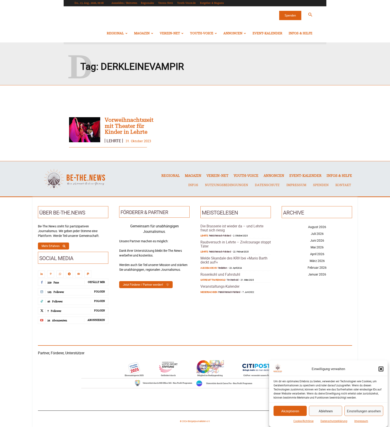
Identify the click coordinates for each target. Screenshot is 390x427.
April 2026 (317, 254)
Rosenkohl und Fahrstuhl (220, 274)
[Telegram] (69, 274)
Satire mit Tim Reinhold (213, 279)
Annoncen (232, 33)
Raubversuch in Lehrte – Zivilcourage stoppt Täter (235, 244)
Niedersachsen (208, 292)
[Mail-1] (78, 274)
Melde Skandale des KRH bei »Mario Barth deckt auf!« (233, 260)
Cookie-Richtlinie (303, 421)
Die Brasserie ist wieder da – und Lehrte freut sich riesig (231, 228)
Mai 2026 (317, 247)
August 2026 (317, 227)
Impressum (361, 421)
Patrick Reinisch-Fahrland (220, 235)
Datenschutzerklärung (333, 421)
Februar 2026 (317, 267)
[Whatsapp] (59, 274)
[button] (381, 369)
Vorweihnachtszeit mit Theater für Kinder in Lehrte (129, 126)
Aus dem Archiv (208, 267)
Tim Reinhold (232, 279)
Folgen (99, 291)
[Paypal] (87, 274)
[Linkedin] (41, 274)
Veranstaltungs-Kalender (219, 286)
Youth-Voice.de (186, 3)
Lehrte (114, 141)
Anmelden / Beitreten (124, 3)
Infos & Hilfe (300, 33)
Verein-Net (170, 33)
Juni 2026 (317, 240)
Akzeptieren (290, 411)
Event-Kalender (267, 33)
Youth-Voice (201, 33)
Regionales (147, 3)
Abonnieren (96, 320)
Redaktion (222, 267)
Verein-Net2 (165, 3)
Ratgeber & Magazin (212, 3)
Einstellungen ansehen (364, 411)
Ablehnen (326, 411)
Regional (115, 33)
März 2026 (317, 261)
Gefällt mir (96, 282)
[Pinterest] (50, 274)
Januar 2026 (317, 274)
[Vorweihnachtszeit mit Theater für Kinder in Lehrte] (84, 129)
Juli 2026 (317, 233)
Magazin (142, 33)
